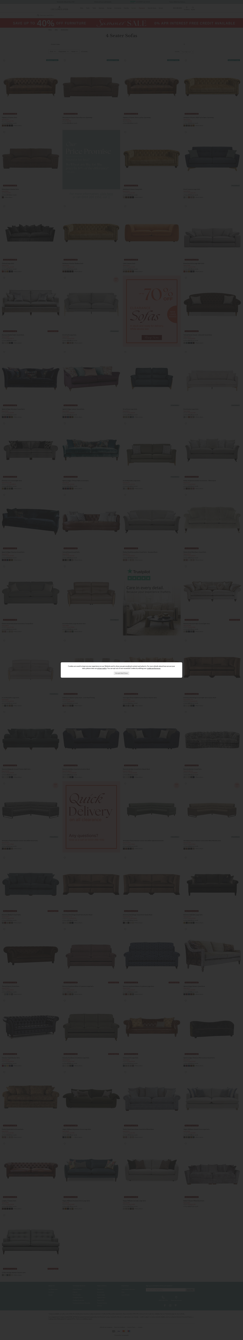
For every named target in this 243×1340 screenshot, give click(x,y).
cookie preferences (153, 668)
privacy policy (102, 668)
